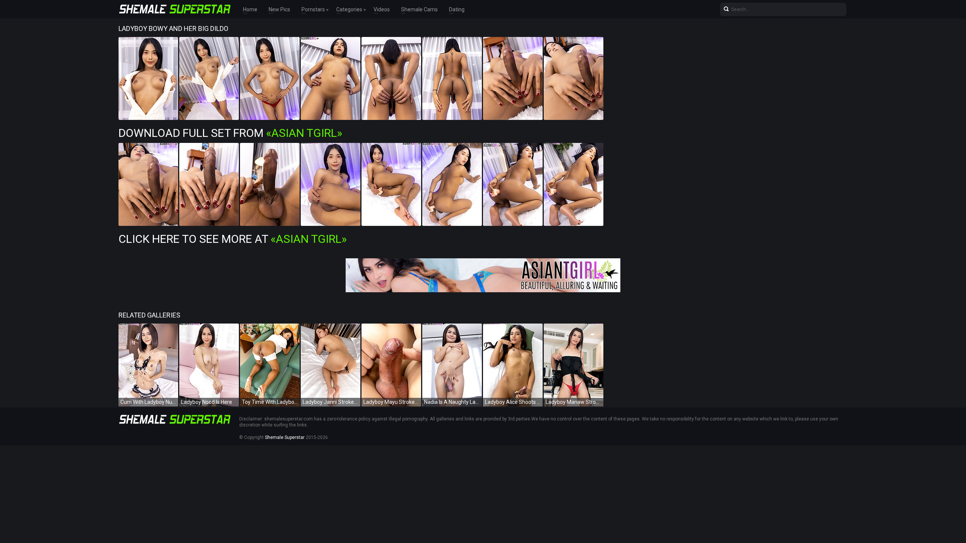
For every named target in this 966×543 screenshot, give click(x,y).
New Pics (279, 9)
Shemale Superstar (285, 437)
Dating (457, 9)
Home (250, 9)
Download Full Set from (230, 133)
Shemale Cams (419, 9)
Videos (382, 9)
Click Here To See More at (232, 238)
